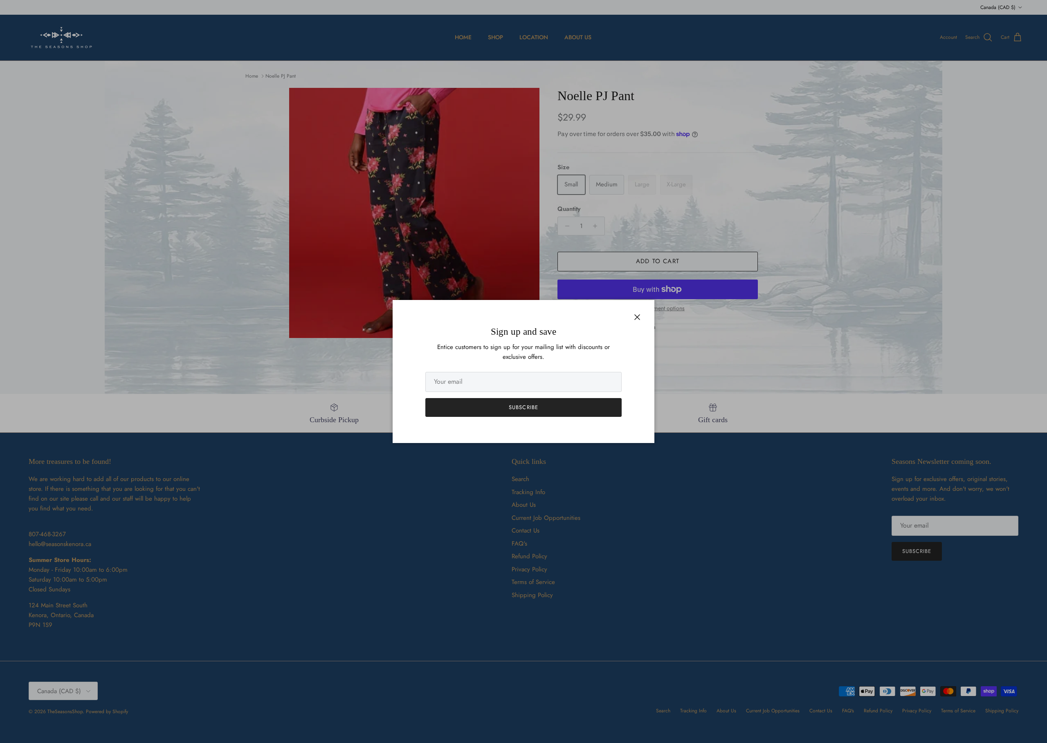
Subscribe (523, 407)
